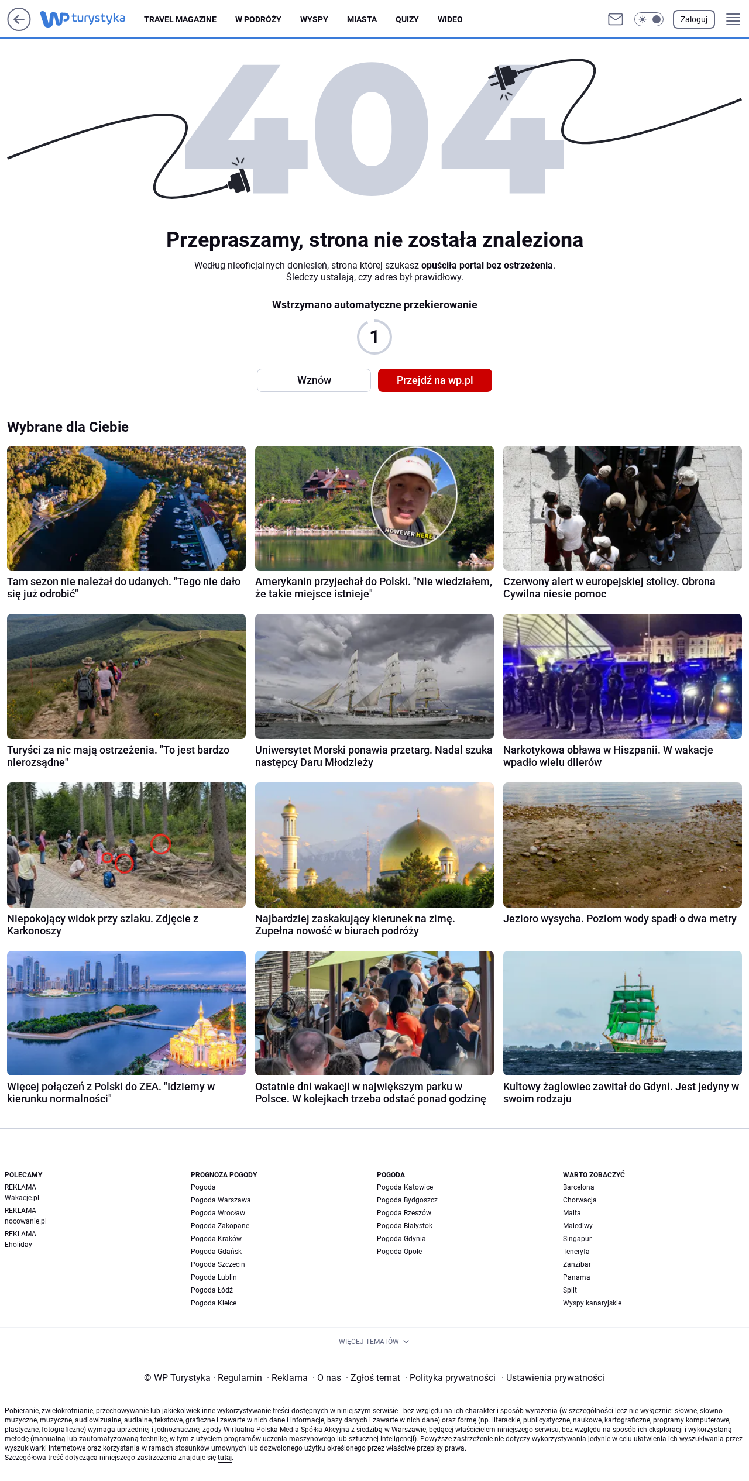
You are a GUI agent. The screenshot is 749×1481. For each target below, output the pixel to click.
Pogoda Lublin (214, 1277)
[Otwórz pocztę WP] (615, 19)
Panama (576, 1277)
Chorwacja (580, 1200)
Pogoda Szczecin (218, 1264)
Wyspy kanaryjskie (592, 1303)
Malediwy (578, 1226)
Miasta (362, 19)
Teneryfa (576, 1252)
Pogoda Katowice (405, 1187)
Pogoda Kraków (216, 1239)
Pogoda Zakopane (220, 1226)
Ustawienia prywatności (552, 1377)
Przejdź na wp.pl (435, 380)
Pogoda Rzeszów (404, 1213)
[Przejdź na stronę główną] (19, 27)
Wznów (314, 380)
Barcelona (579, 1187)
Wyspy (314, 19)
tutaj (225, 1457)
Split (570, 1290)
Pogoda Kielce (213, 1303)
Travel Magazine (180, 19)
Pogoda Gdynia (401, 1239)
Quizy (407, 19)
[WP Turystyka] (92, 19)
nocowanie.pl (26, 1221)
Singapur (577, 1239)
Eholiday (18, 1245)
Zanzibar (577, 1264)
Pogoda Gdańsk (216, 1252)
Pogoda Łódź (212, 1290)
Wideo (450, 19)
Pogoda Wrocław (218, 1213)
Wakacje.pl (22, 1198)
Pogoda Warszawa (221, 1200)
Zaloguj (694, 19)
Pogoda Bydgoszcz (407, 1200)
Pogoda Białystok (404, 1226)
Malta (572, 1213)
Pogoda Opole (399, 1252)
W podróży (258, 19)
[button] (649, 19)
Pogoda (203, 1187)
